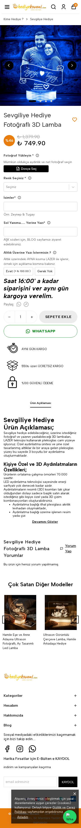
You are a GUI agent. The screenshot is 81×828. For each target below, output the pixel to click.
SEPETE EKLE (58, 317)
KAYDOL (68, 782)
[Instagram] (19, 748)
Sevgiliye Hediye (41, 19)
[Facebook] (7, 748)
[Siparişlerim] (63, 7)
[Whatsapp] (32, 748)
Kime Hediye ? (14, 19)
